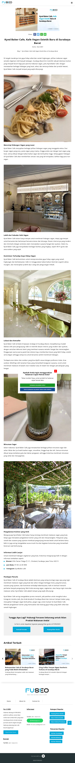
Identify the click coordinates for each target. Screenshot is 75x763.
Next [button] (72, 658)
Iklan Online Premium (58, 722)
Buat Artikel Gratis (11, 732)
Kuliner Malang (56, 741)
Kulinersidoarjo (56, 737)
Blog (18, 51)
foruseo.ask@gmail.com (38, 724)
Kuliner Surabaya (56, 733)
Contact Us (35, 701)
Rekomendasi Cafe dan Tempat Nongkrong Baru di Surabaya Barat (18, 668)
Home (9, 701)
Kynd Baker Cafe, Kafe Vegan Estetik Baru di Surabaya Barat (40, 51)
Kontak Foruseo (21, 629)
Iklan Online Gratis (57, 718)
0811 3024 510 (13, 743)
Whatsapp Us (35, 720)
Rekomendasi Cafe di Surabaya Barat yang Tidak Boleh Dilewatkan (53, 668)
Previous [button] (2, 658)
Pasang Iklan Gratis (53, 629)
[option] (21, 663)
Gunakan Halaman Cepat (37, 385)
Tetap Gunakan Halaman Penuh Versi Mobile (37, 389)
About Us (22, 701)
